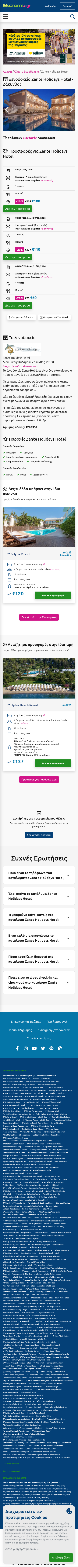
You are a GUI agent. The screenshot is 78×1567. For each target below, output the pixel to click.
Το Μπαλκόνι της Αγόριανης (48, 1211)
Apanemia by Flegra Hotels (14, 1161)
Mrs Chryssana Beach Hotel (40, 1161)
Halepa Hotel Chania (56, 1371)
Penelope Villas (9, 1353)
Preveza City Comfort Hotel (35, 1279)
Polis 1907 (38, 1398)
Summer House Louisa (12, 1288)
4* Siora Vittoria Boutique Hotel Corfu (19, 1196)
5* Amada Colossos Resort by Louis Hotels (21, 1421)
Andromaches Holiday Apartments (54, 1353)
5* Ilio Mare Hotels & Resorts (15, 1099)
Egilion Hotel (8, 1185)
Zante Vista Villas (43, 1416)
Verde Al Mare (59, 1288)
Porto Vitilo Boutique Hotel (15, 1149)
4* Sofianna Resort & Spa (13, 1412)
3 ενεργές (30, 138)
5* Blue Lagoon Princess (47, 1108)
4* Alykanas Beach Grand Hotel (35, 1122)
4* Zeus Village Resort (41, 1430)
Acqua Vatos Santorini (33, 1205)
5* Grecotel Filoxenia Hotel (15, 1078)
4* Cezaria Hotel (40, 1179)
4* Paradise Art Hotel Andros (15, 1137)
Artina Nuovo (28, 1312)
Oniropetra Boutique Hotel (47, 1167)
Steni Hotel (34, 1259)
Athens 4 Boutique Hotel (13, 1282)
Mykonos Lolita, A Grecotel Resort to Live (20, 1410)
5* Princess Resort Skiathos (30, 1229)
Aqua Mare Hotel (32, 1344)
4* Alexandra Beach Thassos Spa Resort (47, 1220)
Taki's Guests (33, 1445)
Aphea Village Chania (55, 1427)
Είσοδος (52, 5)
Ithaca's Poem (60, 1223)
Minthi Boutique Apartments (15, 1220)
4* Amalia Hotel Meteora (52, 1182)
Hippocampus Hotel (30, 1324)
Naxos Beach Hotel (11, 1324)
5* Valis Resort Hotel (47, 1084)
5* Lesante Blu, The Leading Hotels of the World (47, 1374)
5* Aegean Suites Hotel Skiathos (17, 1401)
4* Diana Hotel (58, 1188)
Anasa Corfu (25, 1321)
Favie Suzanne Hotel (53, 1155)
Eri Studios (37, 1321)
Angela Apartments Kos (13, 1380)
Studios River (58, 1244)
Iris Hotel (7, 1193)
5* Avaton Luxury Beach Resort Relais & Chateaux (24, 1433)
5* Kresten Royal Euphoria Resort (48, 1327)
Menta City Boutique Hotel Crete (17, 1398)
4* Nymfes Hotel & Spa (12, 1146)
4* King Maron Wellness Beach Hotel (18, 1241)
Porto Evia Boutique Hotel (14, 1152)
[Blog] (60, 1048)
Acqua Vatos (32, 1256)
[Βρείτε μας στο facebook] (17, 1048)
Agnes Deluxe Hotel (11, 1279)
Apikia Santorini (32, 1350)
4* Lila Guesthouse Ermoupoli (16, 1451)
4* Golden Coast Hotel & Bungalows (49, 1093)
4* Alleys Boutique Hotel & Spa (16, 1457)
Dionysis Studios (63, 1202)
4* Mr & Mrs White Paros (61, 1270)
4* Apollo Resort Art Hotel (14, 1217)
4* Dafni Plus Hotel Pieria (44, 1401)
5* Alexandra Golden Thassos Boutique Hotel (22, 1176)
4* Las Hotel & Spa (10, 1253)
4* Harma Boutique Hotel (46, 1318)
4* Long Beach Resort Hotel (61, 1090)
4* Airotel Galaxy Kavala (40, 1170)
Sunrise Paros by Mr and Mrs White (18, 1389)
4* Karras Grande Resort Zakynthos (18, 1167)
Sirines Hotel (32, 1173)
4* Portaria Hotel (10, 1182)
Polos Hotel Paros (52, 1300)
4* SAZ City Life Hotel (58, 1149)
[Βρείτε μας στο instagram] (26, 1048)
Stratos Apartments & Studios (15, 1297)
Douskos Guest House (49, 1347)
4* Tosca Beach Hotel (34, 1096)
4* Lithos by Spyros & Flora (38, 1359)
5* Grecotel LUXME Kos (13, 1081)
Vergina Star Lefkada (43, 1265)
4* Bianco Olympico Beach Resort (17, 1093)
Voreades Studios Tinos (13, 1448)
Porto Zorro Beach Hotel (32, 1128)
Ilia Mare (28, 1276)
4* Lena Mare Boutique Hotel (35, 1335)
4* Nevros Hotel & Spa (12, 1276)
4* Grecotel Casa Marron (40, 1078)
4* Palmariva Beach (11, 1128)
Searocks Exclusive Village (39, 1214)
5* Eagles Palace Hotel (12, 1368)
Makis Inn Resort (10, 1321)
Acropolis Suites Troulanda (14, 1291)
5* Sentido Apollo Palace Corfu (16, 1315)
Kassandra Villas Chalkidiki (14, 1454)
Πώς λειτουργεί (57, 1021)
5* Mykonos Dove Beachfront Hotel (35, 1356)
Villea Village (9, 1347)
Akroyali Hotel (44, 1164)
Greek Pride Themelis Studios (53, 1267)
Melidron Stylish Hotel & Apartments (44, 1454)
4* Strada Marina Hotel (27, 1347)
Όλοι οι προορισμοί (11, 1470)
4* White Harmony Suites (14, 1359)
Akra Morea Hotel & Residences (16, 1134)
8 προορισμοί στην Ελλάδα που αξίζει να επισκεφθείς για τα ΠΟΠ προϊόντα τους (37, 1491)
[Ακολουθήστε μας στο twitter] (43, 1048)
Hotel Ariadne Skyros (12, 1386)
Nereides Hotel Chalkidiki (14, 1445)
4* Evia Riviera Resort (12, 1102)
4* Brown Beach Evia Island (42, 1125)
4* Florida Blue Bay (26, 1108)
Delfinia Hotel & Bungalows (15, 1377)
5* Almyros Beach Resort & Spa (58, 1321)
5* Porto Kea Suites (40, 1294)
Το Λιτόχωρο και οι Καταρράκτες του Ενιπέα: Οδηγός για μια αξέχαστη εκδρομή (36, 1494)
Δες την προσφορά (17, 208)
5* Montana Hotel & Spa (32, 1087)
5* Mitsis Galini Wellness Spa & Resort (19, 1084)
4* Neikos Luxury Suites (13, 1191)
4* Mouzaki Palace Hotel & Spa (36, 1119)
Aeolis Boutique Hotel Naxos (15, 1170)
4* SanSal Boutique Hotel (42, 1297)
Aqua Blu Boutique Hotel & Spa (33, 1339)
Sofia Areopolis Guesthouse (59, 1442)
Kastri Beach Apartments (52, 1445)
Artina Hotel (8, 1235)
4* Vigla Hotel (38, 1371)
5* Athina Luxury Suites (32, 1300)
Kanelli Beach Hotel (11, 1119)
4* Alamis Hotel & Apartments (35, 1270)
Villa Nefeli (35, 1309)
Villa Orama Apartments (59, 1279)
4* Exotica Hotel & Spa (55, 1096)
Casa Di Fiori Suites (52, 1368)
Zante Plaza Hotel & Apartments (17, 1114)
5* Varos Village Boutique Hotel (17, 1362)
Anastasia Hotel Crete (56, 1418)
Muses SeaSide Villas (59, 1152)
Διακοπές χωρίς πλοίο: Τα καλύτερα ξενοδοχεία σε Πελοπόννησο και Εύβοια (35, 1488)
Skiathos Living (9, 1229)
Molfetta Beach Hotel (51, 1350)
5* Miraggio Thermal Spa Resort (16, 1179)
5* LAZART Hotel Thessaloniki (38, 1288)
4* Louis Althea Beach (36, 1412)
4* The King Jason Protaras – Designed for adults (24, 1439)
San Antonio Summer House (54, 1259)
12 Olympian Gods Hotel (54, 1131)
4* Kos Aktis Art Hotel (50, 1324)
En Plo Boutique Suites (13, 1350)
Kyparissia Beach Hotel (49, 1253)
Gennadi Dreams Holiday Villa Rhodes (42, 1448)
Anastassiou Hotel (29, 1253)
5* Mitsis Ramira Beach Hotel (54, 1309)
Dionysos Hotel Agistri (51, 1344)
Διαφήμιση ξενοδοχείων (54, 1030)
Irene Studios (57, 1122)
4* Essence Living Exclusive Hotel (17, 1265)
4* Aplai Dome (9, 1330)
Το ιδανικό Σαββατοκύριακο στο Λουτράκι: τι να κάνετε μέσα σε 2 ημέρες (33, 1485)
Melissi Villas (8, 1365)
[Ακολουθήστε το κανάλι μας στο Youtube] (34, 1048)
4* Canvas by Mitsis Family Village (17, 1327)
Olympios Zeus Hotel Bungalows (49, 1276)
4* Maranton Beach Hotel (14, 1105)
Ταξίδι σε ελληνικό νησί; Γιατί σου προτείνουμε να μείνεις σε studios (32, 1482)
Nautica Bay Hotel (38, 1090)
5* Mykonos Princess (45, 1312)
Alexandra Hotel (62, 1250)
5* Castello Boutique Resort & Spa (17, 1318)
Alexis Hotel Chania (11, 1335)
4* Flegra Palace (54, 1306)
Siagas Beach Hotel (11, 1122)
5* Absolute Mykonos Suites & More (18, 1211)
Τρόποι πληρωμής (20, 1030)
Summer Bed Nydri (34, 1407)
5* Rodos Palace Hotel (37, 1152)
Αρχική (7, 71)
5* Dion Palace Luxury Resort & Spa (42, 1105)
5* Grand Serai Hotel (54, 1087)
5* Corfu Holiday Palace (59, 1116)
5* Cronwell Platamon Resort (15, 1090)
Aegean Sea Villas (61, 1356)
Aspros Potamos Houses (13, 1407)
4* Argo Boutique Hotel (34, 1306)
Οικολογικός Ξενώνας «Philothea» (43, 1217)
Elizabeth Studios (32, 1146)
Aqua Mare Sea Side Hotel (53, 1235)
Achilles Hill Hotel (51, 1185)
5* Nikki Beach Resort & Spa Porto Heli (19, 1164)
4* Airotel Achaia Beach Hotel (43, 1099)
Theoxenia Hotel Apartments (15, 1125)
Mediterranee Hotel (43, 1250)
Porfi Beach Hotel (29, 1392)
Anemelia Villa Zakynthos (56, 1407)
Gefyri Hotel (63, 1291)
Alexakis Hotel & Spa (46, 1285)
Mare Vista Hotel (10, 1131)
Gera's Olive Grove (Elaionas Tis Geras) (47, 1226)
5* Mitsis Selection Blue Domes (31, 1303)
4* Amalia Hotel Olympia (13, 1158)
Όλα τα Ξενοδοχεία (26, 71)
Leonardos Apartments (39, 1188)
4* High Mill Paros (10, 1155)
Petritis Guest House (12, 1267)
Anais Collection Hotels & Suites (41, 1282)
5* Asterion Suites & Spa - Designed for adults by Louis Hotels (29, 1342)
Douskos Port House (58, 1179)
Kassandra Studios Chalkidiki (43, 1451)
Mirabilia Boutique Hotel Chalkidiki (36, 1223)
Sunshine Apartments (12, 1205)
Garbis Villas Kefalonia (55, 1191)
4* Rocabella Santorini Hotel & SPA (33, 1330)
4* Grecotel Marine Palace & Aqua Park (42, 1081)
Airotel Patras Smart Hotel (36, 1199)
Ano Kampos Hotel (11, 1285)
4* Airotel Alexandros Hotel (15, 1247)
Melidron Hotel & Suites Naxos (47, 1273)
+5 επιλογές (47, 180)
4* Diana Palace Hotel (29, 1182)
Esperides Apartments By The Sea (17, 1273)
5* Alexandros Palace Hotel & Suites (18, 1333)
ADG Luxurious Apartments (29, 1185)
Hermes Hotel (9, 1303)
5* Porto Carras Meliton (61, 1119)
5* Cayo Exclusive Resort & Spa (16, 1294)
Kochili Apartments (30, 1208)
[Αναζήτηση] (72, 17)
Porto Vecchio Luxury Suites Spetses (18, 1436)
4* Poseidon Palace (11, 1087)
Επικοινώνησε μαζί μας (26, 1021)
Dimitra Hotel (38, 1418)
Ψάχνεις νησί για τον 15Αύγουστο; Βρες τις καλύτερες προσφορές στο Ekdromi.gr (37, 1503)
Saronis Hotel (52, 1205)
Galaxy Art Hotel (41, 1232)
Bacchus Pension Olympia (39, 1244)
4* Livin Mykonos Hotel (42, 1457)
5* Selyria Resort (10, 1116)
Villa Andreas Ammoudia (13, 1262)
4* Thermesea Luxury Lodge (15, 1309)
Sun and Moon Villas (35, 1262)
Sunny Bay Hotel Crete (46, 1241)
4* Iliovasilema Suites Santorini (26, 1193)
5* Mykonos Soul (10, 1356)
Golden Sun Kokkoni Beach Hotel (47, 1134)
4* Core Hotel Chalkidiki (61, 1232)
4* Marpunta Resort (38, 1149)
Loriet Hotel (8, 1238)
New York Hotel (62, 1297)
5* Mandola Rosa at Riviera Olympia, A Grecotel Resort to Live (29, 1075)
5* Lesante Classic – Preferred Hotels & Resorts (23, 1395)
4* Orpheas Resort (11, 1392)
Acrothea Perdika (10, 1223)
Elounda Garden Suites (60, 1330)
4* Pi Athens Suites (11, 1270)
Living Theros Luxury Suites (48, 1333)
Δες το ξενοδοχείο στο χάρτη (22, 366)
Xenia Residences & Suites (40, 1377)
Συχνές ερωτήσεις (39, 1038)
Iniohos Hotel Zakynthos (13, 1374)
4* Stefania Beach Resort (13, 1143)
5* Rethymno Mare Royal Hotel (48, 1389)
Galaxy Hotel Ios (30, 1267)
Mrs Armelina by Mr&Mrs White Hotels (46, 1383)
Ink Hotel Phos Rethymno (52, 1421)
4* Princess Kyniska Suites (14, 1244)
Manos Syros (65, 1217)
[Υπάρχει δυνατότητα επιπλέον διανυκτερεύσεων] (44, 564)
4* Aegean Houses (33, 1368)
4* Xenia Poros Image (33, 1111)
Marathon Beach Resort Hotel (15, 1226)
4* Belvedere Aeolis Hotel (27, 1235)
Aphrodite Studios (38, 1247)
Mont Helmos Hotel (34, 1191)
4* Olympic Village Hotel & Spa (33, 1116)
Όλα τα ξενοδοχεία (11, 1463)
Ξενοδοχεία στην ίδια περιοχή (39, 617)
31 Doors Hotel (28, 1285)
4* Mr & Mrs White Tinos (30, 1131)
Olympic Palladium (55, 1362)
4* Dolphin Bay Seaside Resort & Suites (50, 1114)
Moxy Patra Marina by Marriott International (46, 1158)
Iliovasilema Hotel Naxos (62, 1380)
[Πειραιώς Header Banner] (39, 46)
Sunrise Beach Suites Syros (37, 1380)
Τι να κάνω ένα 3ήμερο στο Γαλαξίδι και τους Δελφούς (26, 1497)
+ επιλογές (54, 569)
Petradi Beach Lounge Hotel (51, 1365)
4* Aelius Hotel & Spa (48, 1196)
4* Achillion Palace (11, 1300)
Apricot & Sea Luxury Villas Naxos (39, 1404)
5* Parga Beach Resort (50, 1256)
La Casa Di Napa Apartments (15, 1259)
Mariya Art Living (10, 1339)
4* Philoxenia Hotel (35, 1143)
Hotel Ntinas (47, 1208)
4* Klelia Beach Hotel (12, 1111)
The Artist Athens (62, 1457)
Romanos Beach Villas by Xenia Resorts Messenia (24, 1442)
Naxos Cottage (52, 1386)
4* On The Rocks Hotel (33, 1386)
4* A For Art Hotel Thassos (14, 1214)
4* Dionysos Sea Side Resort (15, 1383)
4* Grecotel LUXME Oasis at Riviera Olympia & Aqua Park (27, 1140)
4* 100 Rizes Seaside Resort (15, 1188)
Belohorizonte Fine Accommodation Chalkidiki (23, 1427)
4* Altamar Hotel (54, 1143)
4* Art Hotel (38, 1362)
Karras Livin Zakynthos (12, 1404)
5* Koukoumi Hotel (11, 1312)
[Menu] (5, 16)
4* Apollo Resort (61, 1377)
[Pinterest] (51, 1048)
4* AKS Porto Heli (31, 1102)
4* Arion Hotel (9, 1108)
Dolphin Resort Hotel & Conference (18, 1416)
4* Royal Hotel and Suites (14, 1256)
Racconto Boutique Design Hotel (17, 1232)
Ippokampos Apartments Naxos (16, 1371)
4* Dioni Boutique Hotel (13, 1173)
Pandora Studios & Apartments (16, 1430)
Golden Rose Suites (11, 1208)
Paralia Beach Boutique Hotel (40, 1202)
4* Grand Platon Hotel (51, 1102)
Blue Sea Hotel (61, 1161)
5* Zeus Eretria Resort (12, 1096)
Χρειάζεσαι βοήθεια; (39, 834)
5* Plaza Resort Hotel (12, 1306)
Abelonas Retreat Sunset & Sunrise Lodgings (22, 1424)
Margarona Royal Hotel (53, 1146)
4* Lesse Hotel (52, 1128)
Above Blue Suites (52, 1176)
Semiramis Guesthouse (13, 1199)
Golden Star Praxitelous (31, 1155)
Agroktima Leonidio (51, 1193)
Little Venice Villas (49, 1410)
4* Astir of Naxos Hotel (26, 1365)
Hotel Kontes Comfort (12, 1344)
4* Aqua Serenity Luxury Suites (16, 1418)
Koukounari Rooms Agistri (27, 1238)
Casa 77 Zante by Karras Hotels (42, 1291)
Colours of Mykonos (27, 1353)
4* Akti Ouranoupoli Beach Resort (17, 1250)
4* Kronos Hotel (52, 1111)
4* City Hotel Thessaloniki (14, 1202)
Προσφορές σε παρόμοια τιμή (39, 779)
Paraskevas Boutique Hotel (43, 1315)
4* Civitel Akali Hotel (59, 1335)
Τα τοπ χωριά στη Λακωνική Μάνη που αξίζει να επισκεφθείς (28, 1500)
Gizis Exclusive (53, 1303)
